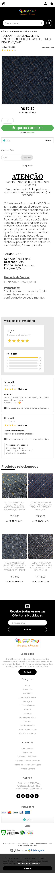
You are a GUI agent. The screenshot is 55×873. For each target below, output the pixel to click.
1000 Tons (50, 48)
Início (3, 31)
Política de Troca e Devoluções (27, 765)
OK (27, 157)
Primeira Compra (27, 769)
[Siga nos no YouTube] (27, 796)
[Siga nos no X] (23, 796)
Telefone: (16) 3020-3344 (28, 783)
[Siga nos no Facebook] (18, 796)
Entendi (27, 868)
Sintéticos (27, 713)
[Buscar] (41, 23)
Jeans (34, 31)
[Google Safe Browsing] (27, 832)
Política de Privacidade (27, 757)
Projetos (27, 709)
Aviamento (27, 693)
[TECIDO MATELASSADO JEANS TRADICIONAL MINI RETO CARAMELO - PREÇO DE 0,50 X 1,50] (41, 561)
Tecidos (27, 721)
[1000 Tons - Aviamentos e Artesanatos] (27, 12)
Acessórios (27, 689)
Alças (27, 685)
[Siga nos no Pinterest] (37, 796)
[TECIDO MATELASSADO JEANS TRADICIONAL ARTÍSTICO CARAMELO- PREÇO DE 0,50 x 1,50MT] (14, 501)
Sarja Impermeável (27, 717)
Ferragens (27, 701)
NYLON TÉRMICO (27, 705)
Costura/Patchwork (27, 697)
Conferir (28, 672)
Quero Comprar (29, 128)
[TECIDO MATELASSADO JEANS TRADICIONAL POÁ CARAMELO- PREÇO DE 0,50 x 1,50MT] (41, 501)
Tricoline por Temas (27, 733)
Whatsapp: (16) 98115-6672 (28, 786)
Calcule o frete (7, 150)
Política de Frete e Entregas (27, 761)
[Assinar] (27, 629)
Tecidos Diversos (27, 725)
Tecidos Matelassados (19, 31)
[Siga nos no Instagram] (32, 796)
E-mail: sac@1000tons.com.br (28, 788)
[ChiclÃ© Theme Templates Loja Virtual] (18, 850)
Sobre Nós (27, 753)
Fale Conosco (27, 749)
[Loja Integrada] (36, 850)
